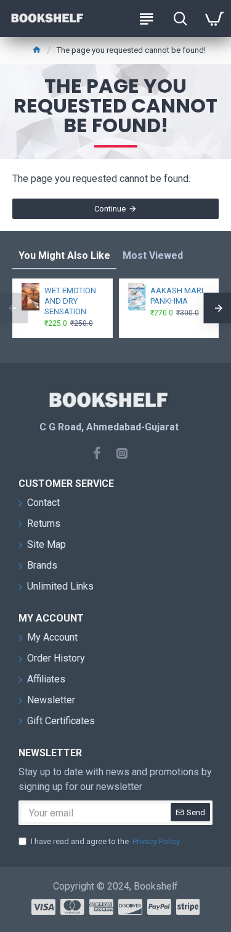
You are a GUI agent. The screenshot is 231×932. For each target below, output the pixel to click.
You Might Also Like (64, 255)
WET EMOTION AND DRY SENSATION (70, 301)
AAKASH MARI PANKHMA (176, 296)
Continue (110, 208)
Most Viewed (153, 255)
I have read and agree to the (105, 841)
